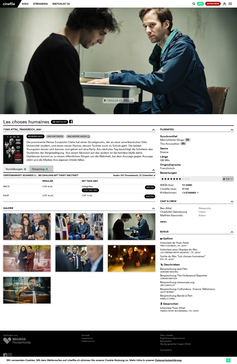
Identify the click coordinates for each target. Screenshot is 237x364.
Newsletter (166, 341)
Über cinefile (166, 335)
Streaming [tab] (38, 169)
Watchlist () (61, 3)
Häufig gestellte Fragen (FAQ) (175, 344)
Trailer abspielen (118, 100)
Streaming (40, 3)
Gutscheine (166, 350)
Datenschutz (88, 341)
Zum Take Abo (90, 190)
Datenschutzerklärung (168, 360)
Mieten (150, 187)
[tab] (35, 136)
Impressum (87, 338)
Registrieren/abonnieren (172, 338)
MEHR (163, 221)
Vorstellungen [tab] (14, 169)
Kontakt (86, 335)
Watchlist (60, 121)
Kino (25, 3)
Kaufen (150, 196)
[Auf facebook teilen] (71, 121)
